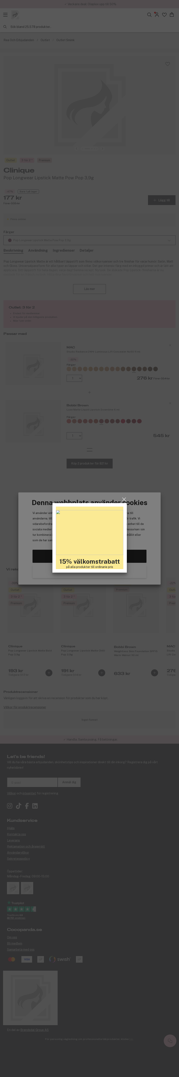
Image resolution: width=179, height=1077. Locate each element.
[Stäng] (124, 500)
